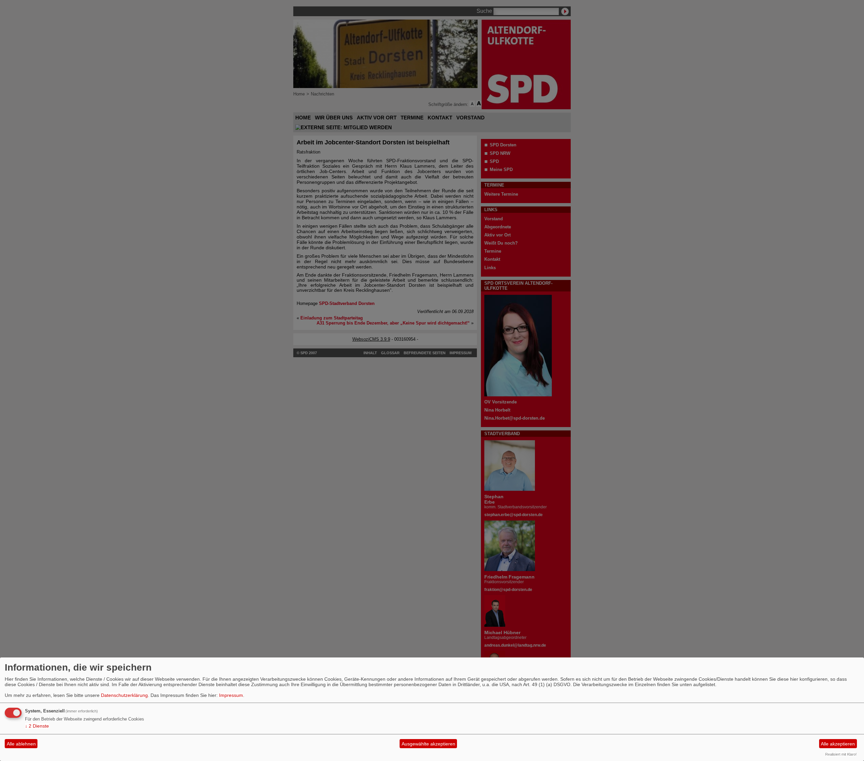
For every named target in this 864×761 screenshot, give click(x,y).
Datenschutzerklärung (124, 695)
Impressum (231, 695)
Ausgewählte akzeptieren (428, 743)
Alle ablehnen (21, 743)
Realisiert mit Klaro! (841, 754)
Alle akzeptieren (838, 743)
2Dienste (37, 726)
